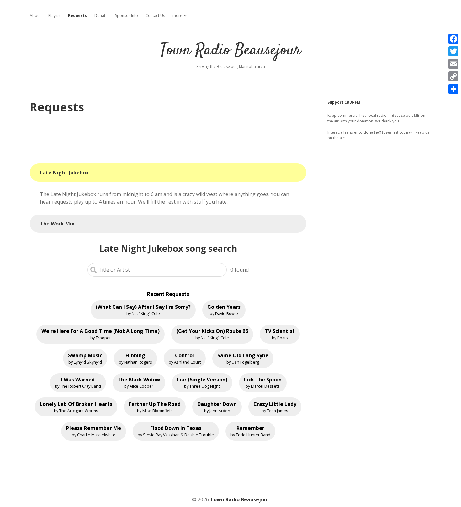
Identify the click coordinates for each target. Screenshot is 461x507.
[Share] (453, 89)
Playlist (54, 15)
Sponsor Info (126, 15)
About (35, 15)
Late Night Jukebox (64, 172)
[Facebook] (453, 39)
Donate (101, 15)
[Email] (453, 64)
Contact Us (155, 15)
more (177, 15)
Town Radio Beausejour (230, 50)
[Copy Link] (453, 76)
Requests (77, 15)
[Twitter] (453, 51)
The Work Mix (57, 223)
